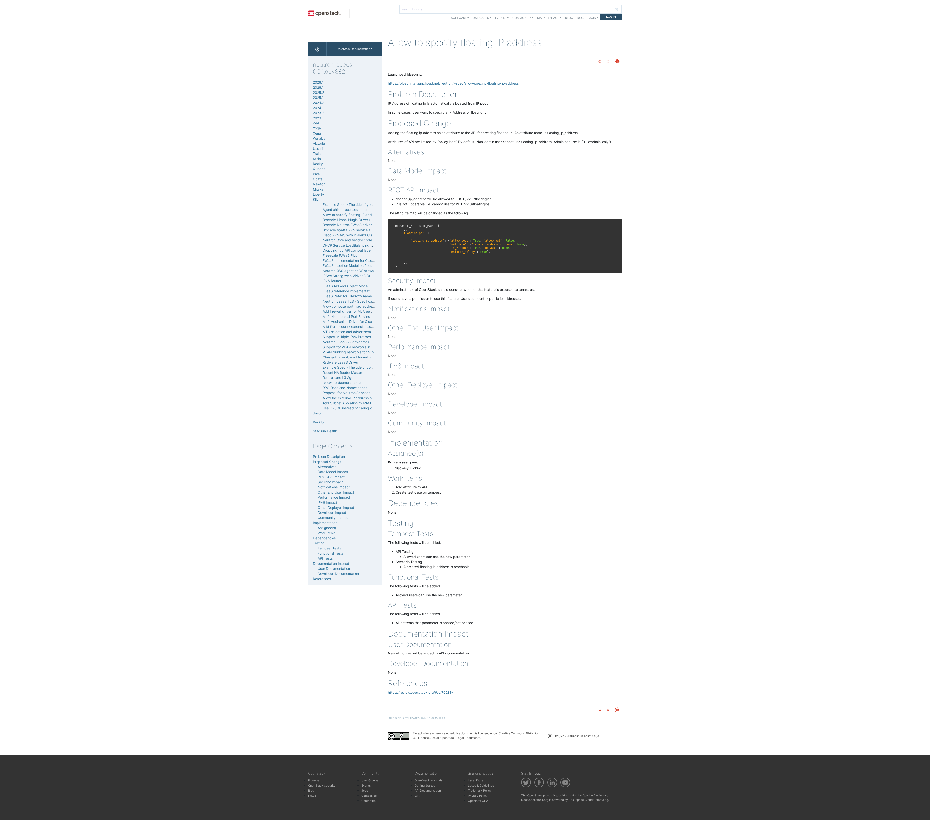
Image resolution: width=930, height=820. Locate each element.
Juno (317, 413)
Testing (319, 543)
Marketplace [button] (548, 18)
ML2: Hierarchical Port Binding (346, 316)
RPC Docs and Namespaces (345, 388)
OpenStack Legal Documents (460, 738)
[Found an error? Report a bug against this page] (617, 62)
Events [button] (500, 18)
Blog (569, 18)
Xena (317, 133)
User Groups (369, 780)
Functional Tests (330, 553)
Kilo (315, 199)
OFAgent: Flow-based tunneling (347, 357)
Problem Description (329, 456)
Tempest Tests (329, 548)
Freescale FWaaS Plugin (341, 255)
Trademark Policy (480, 790)
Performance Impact (334, 497)
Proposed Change (327, 462)
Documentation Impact (331, 563)
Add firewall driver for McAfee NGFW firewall (358, 311)
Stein (317, 159)
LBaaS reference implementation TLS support (359, 291)
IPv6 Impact (327, 502)
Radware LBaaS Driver (340, 362)
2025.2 (318, 92)
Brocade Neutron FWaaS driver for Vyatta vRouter (362, 225)
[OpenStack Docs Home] (317, 49)
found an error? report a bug (576, 736)
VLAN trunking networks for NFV (348, 352)
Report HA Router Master (342, 372)
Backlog (319, 422)
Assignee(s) (327, 528)
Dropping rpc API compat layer (347, 250)
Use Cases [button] (481, 18)
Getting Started (425, 785)
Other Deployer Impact (336, 507)
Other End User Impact (336, 492)
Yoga (317, 128)
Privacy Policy (478, 795)
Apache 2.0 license (595, 795)
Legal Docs (475, 780)
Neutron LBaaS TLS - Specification (350, 301)
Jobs (364, 790)
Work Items (326, 533)
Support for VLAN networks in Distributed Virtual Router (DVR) (372, 347)
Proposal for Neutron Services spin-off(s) (355, 393)
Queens (319, 169)
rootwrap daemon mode (342, 383)
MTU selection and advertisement (349, 332)
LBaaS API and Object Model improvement (356, 286)
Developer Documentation (338, 574)
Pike (316, 174)
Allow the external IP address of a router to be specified (367, 398)
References (322, 579)
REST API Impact (331, 477)
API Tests (325, 558)
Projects (313, 780)
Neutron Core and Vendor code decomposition (359, 240)
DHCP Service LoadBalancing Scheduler (354, 245)
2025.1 (318, 98)
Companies (369, 795)
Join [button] (592, 18)
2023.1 (318, 118)
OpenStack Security (321, 785)
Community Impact (333, 518)
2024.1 (318, 108)
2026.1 (318, 82)
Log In (611, 16)
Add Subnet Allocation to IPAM (347, 403)
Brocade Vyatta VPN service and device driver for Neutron (369, 230)
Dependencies (324, 538)
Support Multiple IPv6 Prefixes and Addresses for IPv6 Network (373, 337)
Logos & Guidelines (481, 785)
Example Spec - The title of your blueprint (356, 204)
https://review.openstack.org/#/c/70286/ (420, 692)
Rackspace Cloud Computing (588, 800)
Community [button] (521, 18)
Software (459, 18)
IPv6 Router (332, 281)
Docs (581, 18)
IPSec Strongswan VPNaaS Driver (349, 276)
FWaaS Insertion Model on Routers (350, 265)
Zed (316, 123)
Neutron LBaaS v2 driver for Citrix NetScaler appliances (367, 342)
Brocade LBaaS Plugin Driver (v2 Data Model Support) (365, 220)
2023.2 (318, 113)
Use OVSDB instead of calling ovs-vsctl (354, 408)
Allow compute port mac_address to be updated (361, 306)
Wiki (417, 795)
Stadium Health (325, 431)
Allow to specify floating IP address (350, 215)
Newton (319, 184)
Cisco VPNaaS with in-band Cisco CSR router (358, 235)
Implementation (325, 523)
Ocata (318, 179)
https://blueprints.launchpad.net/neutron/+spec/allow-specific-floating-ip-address (453, 83)
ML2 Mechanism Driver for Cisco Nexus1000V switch (364, 321)
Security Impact (330, 482)
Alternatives (327, 467)
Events (366, 785)
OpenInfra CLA (478, 801)
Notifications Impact (334, 487)
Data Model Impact (333, 472)
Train (317, 153)
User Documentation (334, 568)
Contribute (368, 801)
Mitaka (318, 189)
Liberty (318, 194)
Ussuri (318, 148)
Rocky (318, 164)
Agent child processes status (345, 209)
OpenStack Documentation (353, 49)
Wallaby (319, 138)
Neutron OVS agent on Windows (348, 271)
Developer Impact (332, 512)
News (312, 795)
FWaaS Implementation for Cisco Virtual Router (359, 260)
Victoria (319, 143)
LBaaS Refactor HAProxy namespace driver (357, 296)
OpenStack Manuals (428, 780)
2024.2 (318, 103)
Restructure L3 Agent (339, 377)
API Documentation (428, 790)
